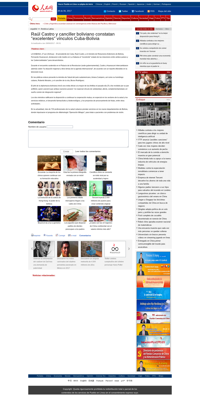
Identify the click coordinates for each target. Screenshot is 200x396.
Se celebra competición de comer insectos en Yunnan (153, 49)
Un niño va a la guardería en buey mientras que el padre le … (153, 64)
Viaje (151, 18)
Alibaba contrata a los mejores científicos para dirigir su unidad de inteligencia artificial (153, 133)
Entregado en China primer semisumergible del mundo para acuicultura (151, 244)
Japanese (141, 4)
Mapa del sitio (164, 11)
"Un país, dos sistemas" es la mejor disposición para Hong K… (154, 34)
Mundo (87, 18)
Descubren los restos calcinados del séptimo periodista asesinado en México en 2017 (66, 263)
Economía (78, 18)
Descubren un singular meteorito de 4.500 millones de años (90, 262)
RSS (152, 11)
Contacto (111, 11)
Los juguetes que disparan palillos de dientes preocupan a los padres (75, 226)
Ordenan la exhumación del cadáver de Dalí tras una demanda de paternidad (43, 263)
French (115, 4)
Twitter (125, 11)
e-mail (73, 236)
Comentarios (85, 235)
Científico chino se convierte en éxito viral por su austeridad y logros (101, 175)
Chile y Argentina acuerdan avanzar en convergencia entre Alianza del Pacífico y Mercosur (80, 24)
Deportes (126, 18)
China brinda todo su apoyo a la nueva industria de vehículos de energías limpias (154, 161)
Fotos (157, 18)
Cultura (134, 18)
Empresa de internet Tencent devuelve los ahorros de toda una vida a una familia (154, 180)
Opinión (108, 18)
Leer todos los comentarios (87, 151)
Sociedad (143, 18)
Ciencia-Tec (101, 376)
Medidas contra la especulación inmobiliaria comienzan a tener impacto (151, 171)
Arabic (149, 4)
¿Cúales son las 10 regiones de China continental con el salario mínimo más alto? (100, 226)
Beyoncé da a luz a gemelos (49, 223)
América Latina (47, 29)
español (33, 29)
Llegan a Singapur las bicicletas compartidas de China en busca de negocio (152, 203)
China (69, 18)
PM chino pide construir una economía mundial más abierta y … (155, 57)
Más (168, 72)
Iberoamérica (98, 18)
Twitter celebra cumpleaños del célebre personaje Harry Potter (114, 262)
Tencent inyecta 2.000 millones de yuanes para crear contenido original (101, 201)
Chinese (99, 4)
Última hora (35, 24)
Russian (123, 4)
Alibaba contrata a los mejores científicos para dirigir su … (152, 42)
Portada (61, 18)
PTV (163, 18)
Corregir (62, 236)
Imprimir (37, 236)
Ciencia (117, 18)
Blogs (161, 376)
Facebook (139, 11)
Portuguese (166, 4)
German (156, 4)
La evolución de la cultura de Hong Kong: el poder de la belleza (49, 201)
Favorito (49, 236)
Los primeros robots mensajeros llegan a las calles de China (74, 201)
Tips (168, 18)
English (107, 4)
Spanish (131, 4)
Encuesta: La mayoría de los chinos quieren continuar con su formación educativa (49, 175)
